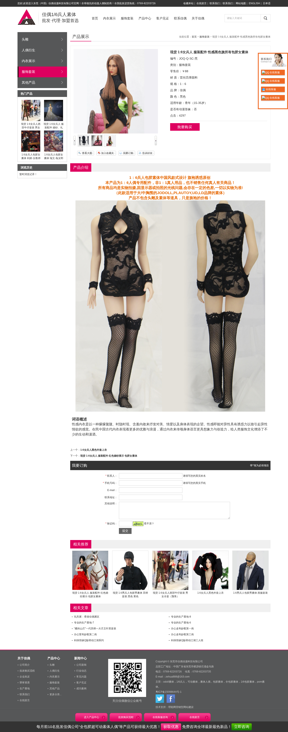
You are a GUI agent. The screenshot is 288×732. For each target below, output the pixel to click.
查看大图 (87, 153)
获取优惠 (171, 727)
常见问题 (81, 676)
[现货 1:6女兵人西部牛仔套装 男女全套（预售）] (30, 120)
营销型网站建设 (185, 707)
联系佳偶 (180, 18)
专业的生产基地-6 (181, 622)
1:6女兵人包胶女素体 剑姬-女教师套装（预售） (30, 158)
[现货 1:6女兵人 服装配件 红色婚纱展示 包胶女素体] (90, 589)
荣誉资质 (25, 682)
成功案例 (81, 688)
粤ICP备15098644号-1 (169, 691)
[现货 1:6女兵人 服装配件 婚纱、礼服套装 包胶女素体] (53, 120)
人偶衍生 (28, 50)
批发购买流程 (27, 670)
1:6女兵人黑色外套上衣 (93, 449)
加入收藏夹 (107, 153)
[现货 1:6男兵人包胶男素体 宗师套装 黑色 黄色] (130, 589)
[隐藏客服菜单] (273, 61)
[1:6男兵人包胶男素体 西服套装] (250, 589)
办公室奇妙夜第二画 (85, 634)
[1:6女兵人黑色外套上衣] (210, 589)
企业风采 (25, 676)
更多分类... (56, 694)
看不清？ (149, 523)
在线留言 (201, 3)
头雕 (25, 39)
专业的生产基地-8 (181, 616)
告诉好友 (147, 153)
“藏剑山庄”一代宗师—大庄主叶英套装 (95, 628)
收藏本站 (188, 3)
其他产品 (28, 82)
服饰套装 (127, 18)
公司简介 (25, 664)
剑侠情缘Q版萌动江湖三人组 (187, 640)
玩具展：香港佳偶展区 (86, 616)
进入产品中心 (91, 717)
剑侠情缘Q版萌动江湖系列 (89, 640)
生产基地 (25, 688)
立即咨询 (241, 727)
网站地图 (241, 3)
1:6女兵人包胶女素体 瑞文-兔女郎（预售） (53, 158)
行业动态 (81, 670)
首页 (95, 18)
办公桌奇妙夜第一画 (182, 628)
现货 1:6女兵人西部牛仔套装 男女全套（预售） (30, 127)
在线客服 (274, 72)
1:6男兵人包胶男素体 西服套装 (250, 592)
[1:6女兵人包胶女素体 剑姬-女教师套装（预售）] (30, 151)
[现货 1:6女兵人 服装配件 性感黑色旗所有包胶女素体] (84, 145)
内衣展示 (109, 18)
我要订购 (128, 153)
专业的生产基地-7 (84, 622)
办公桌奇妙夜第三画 (182, 634)
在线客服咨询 (160, 717)
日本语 (267, 3)
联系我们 (215, 3)
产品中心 (145, 18)
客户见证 (162, 18)
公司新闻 (81, 664)
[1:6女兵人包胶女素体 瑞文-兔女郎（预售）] (53, 151)
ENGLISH (254, 3)
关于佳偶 (198, 18)
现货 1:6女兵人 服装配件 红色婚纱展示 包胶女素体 (108, 455)
